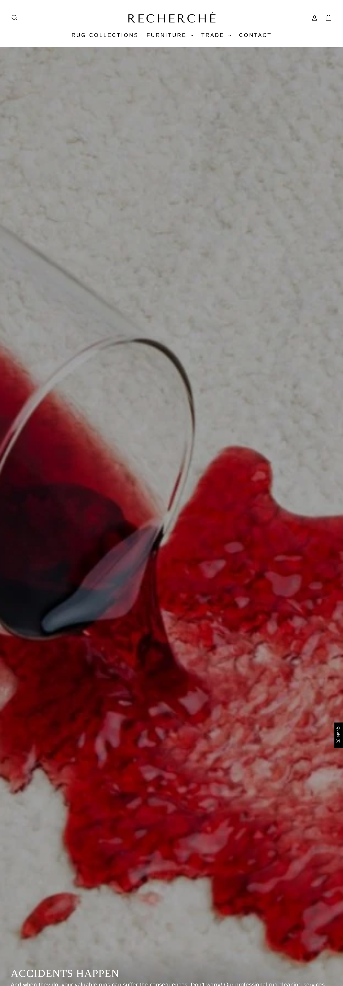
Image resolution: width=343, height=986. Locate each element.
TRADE (214, 35)
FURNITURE (168, 35)
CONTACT (255, 35)
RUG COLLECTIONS (105, 35)
